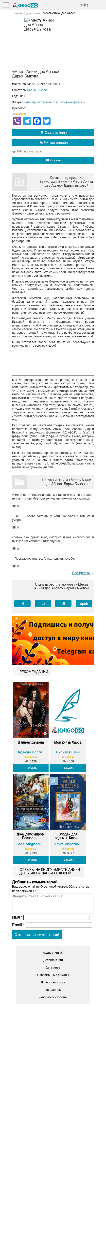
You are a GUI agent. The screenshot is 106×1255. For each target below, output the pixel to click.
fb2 (42, 604)
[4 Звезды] (22, 114)
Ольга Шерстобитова (71, 844)
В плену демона (31, 742)
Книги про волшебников (40, 102)
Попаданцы (53, 990)
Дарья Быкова (37, 90)
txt (22, 604)
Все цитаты (81, 573)
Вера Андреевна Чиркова (37, 844)
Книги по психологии (53, 997)
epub (84, 604)
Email (18, 925)
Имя (17, 917)
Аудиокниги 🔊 (53, 952)
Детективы (53, 967)
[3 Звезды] (19, 114)
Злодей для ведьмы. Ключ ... (68, 836)
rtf (63, 604)
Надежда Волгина (31, 752)
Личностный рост (53, 982)
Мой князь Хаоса (68, 742)
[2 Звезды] (16, 114)
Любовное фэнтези (72, 102)
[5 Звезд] (25, 114)
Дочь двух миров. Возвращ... (31, 836)
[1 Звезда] (13, 114)
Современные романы (53, 975)
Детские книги (53, 960)
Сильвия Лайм (68, 752)
